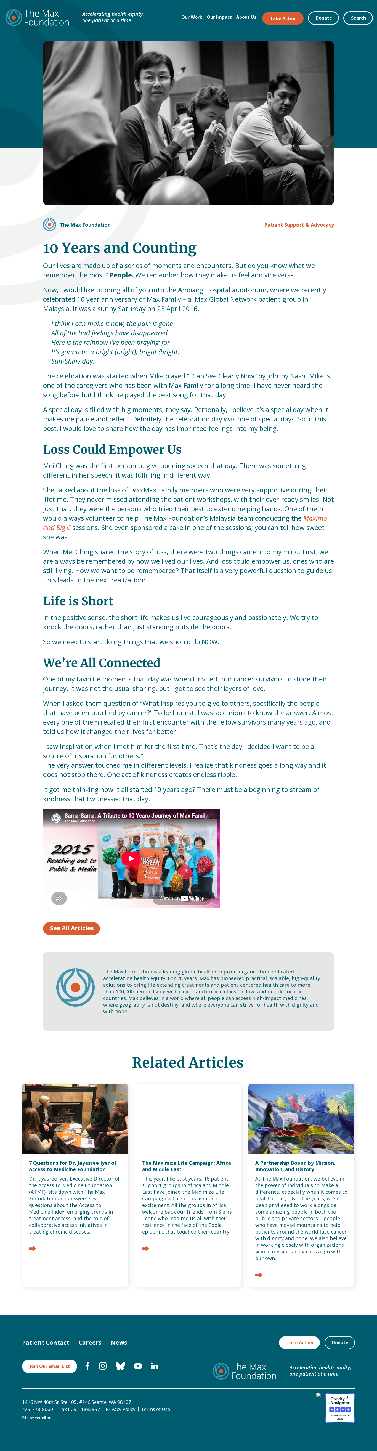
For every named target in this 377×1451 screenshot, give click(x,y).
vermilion (43, 1417)
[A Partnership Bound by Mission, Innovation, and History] (258, 1275)
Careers (90, 1342)
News (119, 1342)
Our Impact (219, 17)
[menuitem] (87, 1368)
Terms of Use (155, 1409)
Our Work (191, 17)
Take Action (283, 18)
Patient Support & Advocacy (299, 224)
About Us (246, 17)
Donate (324, 18)
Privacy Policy (121, 1409)
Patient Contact (45, 1342)
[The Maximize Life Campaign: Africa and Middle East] (145, 1249)
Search (358, 18)
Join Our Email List (50, 1366)
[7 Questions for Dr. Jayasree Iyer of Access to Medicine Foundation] (32, 1249)
